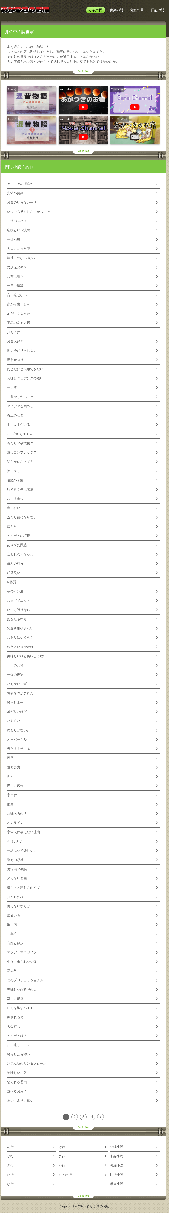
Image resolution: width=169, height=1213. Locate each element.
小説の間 (95, 10)
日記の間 (157, 10)
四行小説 (13, 166)
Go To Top (83, 71)
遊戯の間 (137, 10)
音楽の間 (116, 10)
